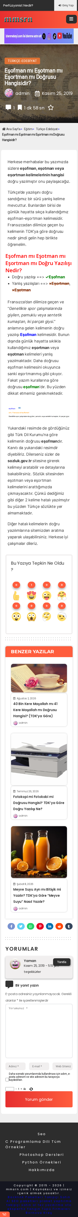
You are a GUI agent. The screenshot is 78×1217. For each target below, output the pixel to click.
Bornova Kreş (39, 1213)
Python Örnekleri (41, 1162)
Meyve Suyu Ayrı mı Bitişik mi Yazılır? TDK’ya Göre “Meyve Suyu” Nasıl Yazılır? (37, 895)
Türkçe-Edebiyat (22, 61)
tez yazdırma (51, 1205)
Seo (42, 1133)
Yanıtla (61, 962)
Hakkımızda (42, 1169)
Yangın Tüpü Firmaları (49, 1209)
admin (23, 723)
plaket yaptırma (56, 1201)
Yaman (30, 960)
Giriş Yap (68, 5)
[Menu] (71, 19)
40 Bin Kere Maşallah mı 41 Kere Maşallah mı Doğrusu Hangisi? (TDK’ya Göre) (35, 710)
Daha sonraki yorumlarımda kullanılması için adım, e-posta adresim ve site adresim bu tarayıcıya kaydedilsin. (39, 1076)
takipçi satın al (21, 1205)
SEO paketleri (25, 1201)
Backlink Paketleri (25, 1197)
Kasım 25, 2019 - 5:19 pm (41, 966)
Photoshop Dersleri (42, 1154)
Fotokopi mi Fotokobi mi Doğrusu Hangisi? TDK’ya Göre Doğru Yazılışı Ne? (38, 802)
